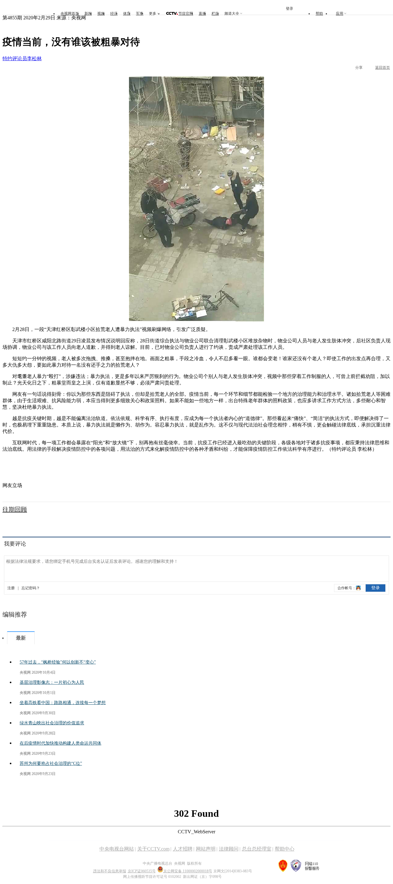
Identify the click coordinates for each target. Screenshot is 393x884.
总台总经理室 (256, 848)
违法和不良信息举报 (109, 871)
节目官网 (185, 13)
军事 (139, 13)
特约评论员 (14, 58)
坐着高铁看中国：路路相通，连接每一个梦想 (63, 702)
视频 (101, 13)
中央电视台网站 (116, 848)
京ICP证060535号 (142, 871)
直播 (202, 13)
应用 (339, 13)
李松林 (34, 58)
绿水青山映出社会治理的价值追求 (52, 723)
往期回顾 (14, 509)
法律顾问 (229, 848)
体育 (126, 13)
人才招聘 (183, 848)
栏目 (215, 13)
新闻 (88, 13)
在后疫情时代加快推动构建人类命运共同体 (60, 743)
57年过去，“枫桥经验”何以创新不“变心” (58, 662)
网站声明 (206, 848)
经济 (114, 13)
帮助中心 (284, 848)
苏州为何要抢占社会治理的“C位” (51, 763)
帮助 (319, 13)
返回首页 (382, 67)
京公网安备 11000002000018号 (187, 871)
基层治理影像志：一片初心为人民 (52, 682)
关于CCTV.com (153, 848)
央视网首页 (69, 13)
